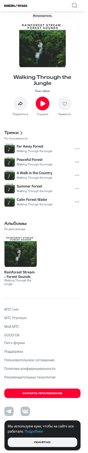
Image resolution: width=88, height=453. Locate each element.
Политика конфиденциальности (29, 368)
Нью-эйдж (42, 91)
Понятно (42, 442)
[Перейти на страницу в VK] (25, 411)
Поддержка (13, 351)
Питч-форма (14, 343)
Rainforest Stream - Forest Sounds (19, 274)
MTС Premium (15, 318)
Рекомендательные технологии (29, 377)
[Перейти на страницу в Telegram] (9, 411)
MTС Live (11, 309)
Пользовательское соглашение (29, 360)
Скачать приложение (42, 393)
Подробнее (34, 431)
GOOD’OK (12, 335)
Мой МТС (11, 326)
